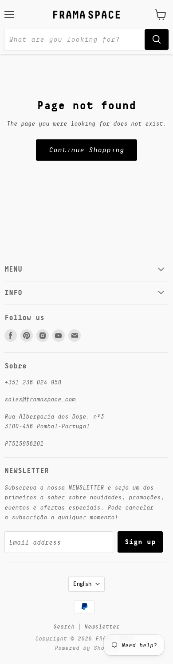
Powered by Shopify (86, 647)
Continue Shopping (86, 150)
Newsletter (102, 626)
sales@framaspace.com (39, 399)
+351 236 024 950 (32, 382)
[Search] (157, 39)
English (82, 583)
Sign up (140, 542)
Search (64, 626)
